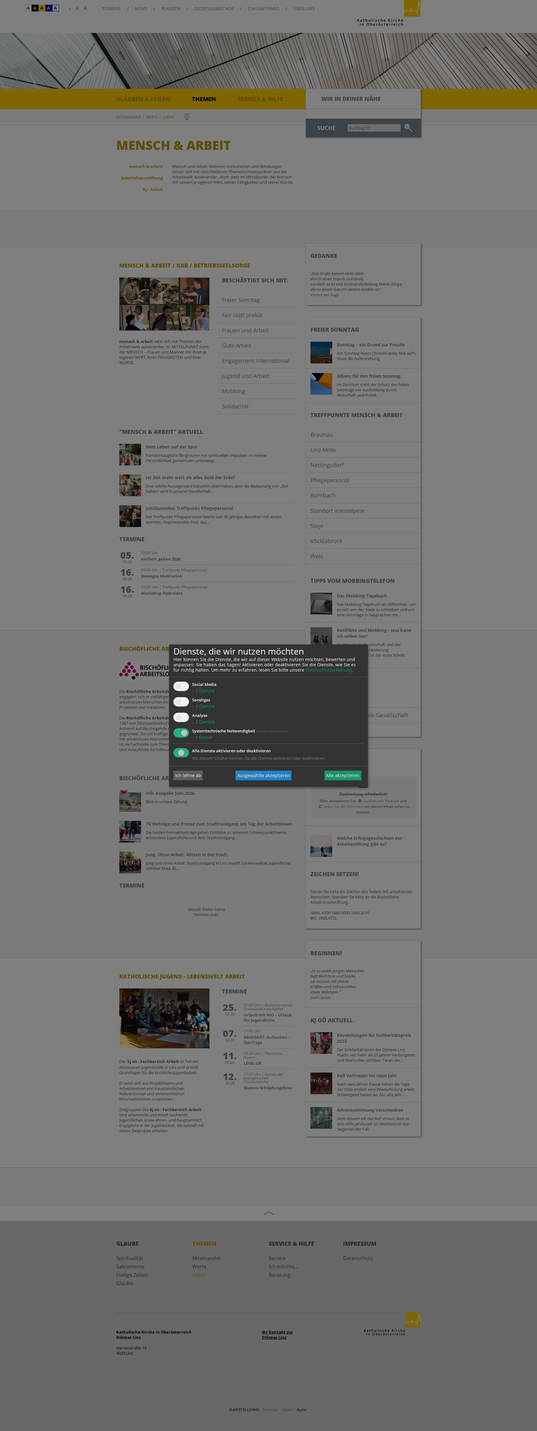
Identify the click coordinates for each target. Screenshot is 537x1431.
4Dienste (203, 706)
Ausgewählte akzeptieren (263, 775)
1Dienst (202, 737)
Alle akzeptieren (343, 775)
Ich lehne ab (188, 775)
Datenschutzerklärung (328, 670)
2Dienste (203, 691)
